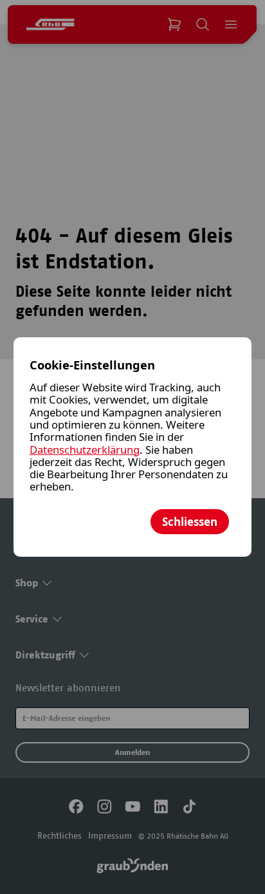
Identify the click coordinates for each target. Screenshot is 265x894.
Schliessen (189, 521)
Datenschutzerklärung (85, 449)
